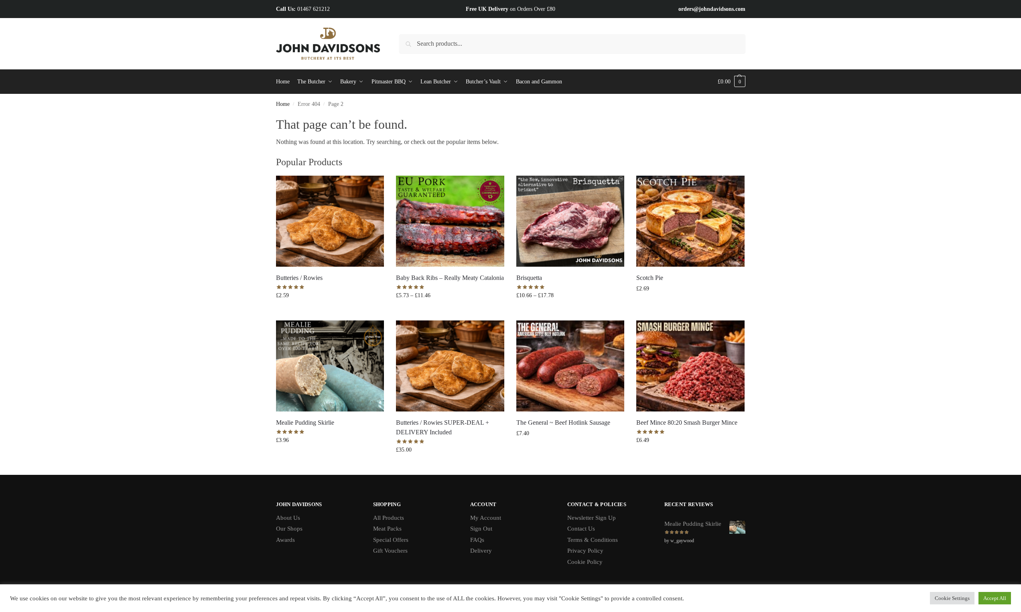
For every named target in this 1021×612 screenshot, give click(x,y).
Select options (450, 312)
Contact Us (581, 528)
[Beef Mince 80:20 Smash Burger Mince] (690, 365)
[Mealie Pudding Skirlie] (330, 365)
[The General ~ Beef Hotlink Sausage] (570, 365)
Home (283, 104)
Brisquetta (529, 277)
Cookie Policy (585, 562)
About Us (288, 518)
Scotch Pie (649, 277)
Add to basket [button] (330, 312)
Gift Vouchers (390, 550)
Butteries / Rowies (299, 277)
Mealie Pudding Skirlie (305, 422)
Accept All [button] (994, 598)
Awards (285, 540)
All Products (388, 518)
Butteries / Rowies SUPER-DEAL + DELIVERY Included (442, 427)
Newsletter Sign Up (591, 518)
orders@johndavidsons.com (711, 9)
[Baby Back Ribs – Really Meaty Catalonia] (450, 221)
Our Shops (289, 528)
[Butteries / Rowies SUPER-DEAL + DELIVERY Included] (450, 365)
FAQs (477, 540)
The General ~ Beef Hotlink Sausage (563, 422)
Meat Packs (387, 528)
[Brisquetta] (570, 221)
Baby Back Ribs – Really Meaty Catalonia (450, 277)
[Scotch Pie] (690, 221)
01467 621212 (313, 9)
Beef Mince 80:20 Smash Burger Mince (686, 422)
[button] (731, 82)
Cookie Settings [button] (952, 598)
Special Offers (390, 540)
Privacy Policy (585, 550)
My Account (485, 518)
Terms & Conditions (592, 540)
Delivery (481, 550)
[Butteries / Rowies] (330, 221)
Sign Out (481, 528)
